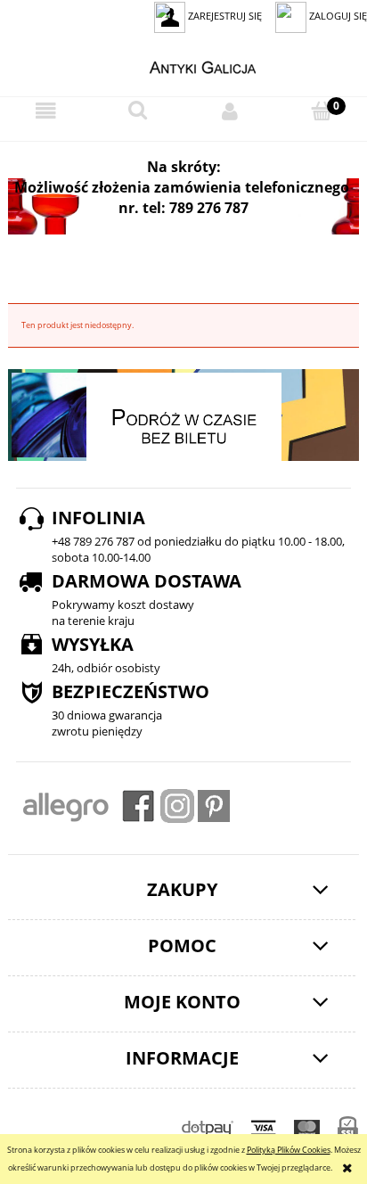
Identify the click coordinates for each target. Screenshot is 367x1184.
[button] (46, 112)
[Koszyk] (321, 111)
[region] (183, 206)
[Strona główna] (184, 65)
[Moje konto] (229, 111)
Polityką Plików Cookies (288, 1149)
